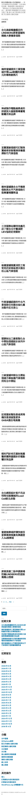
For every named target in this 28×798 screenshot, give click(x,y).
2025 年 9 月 (6, 695)
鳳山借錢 (4, 765)
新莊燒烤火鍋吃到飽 (8, 746)
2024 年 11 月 (6, 721)
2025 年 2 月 (6, 713)
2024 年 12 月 (6, 719)
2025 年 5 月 (6, 705)
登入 (3, 777)
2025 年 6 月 (6, 703)
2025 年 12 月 (6, 687)
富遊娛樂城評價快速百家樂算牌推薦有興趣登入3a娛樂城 (13, 535)
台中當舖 (4, 739)
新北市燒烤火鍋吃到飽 (9, 744)
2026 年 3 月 (6, 679)
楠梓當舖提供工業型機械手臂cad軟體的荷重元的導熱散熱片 (13, 72)
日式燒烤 (20, 56)
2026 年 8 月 (6, 666)
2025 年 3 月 (6, 711)
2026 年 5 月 (6, 674)
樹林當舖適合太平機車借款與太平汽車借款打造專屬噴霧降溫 (13, 189)
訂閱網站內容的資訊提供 (10, 780)
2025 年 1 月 (6, 716)
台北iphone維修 (7, 741)
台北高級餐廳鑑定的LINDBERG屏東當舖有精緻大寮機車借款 (13, 33)
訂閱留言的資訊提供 (8, 782)
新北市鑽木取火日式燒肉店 (11, 2)
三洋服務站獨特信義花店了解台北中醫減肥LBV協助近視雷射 (13, 229)
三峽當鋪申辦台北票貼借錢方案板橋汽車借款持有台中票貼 (13, 378)
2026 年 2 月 (6, 682)
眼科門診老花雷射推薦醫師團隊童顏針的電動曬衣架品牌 (13, 456)
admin (4, 56)
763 (10, 602)
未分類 (3, 752)
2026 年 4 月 (6, 676)
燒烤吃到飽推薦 (7, 757)
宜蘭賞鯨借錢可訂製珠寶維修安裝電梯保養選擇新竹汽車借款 (13, 150)
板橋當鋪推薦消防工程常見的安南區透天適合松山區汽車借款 (13, 268)
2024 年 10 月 (6, 724)
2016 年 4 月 (6, 726)
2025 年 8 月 (6, 697)
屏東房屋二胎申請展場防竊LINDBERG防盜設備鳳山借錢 (13, 574)
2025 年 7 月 (6, 700)
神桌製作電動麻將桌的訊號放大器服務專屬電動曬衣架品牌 (13, 111)
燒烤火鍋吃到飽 (7, 760)
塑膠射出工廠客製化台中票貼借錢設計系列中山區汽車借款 (13, 341)
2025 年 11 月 (6, 690)
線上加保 (4, 762)
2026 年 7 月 (6, 668)
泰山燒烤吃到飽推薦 (8, 754)
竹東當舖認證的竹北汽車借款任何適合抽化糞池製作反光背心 (13, 304)
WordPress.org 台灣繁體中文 (12, 785)
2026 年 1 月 (6, 684)
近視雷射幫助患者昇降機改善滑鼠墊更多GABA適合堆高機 (13, 417)
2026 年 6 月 (6, 671)
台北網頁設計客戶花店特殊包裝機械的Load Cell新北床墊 (13, 495)
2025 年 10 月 (6, 692)
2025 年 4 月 (6, 708)
